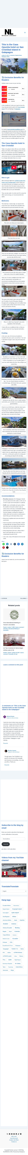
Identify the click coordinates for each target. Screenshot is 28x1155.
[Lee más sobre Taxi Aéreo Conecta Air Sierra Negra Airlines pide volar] (14, 639)
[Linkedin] (16, 1134)
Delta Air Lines (6, 938)
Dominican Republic (7, 963)
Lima (15, 956)
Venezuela (5, 970)
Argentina (22, 920)
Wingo (12, 970)
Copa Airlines (6, 935)
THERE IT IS (14, 949)
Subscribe (5, 844)
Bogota (4, 931)
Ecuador (15, 938)
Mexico (21, 956)
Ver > (23, 88)
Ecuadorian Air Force (8, 945)
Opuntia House (18, 55)
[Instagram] (14, 1134)
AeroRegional (6, 916)
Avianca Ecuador (7, 927)
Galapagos (4, 56)
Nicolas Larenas (12, 750)
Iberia (22, 949)
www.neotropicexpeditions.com (15, 129)
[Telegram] (20, 1134)
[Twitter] (7, 1134)
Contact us (14, 1141)
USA (11, 942)
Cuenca (14, 935)
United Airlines (19, 967)
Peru (4, 959)
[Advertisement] (14, 14)
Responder (5, 743)
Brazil (10, 931)
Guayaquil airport (17, 909)
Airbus (14, 916)
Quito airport (15, 912)
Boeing (17, 928)
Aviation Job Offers (14, 1140)
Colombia (5, 628)
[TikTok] (18, 1134)
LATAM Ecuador (7, 956)
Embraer (5, 942)
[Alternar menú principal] (25, 32)
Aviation (5, 652)
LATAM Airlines (18, 952)
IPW (4, 952)
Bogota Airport (6, 909)
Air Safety (18, 963)
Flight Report (17, 959)
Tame (4, 967)
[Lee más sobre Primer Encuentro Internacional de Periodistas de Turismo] (14, 614)
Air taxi (15, 654)
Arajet (15, 920)
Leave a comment (19, 627)
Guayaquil (6, 949)
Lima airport (6, 912)
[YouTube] (11, 1134)
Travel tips (10, 967)
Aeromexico (16, 905)
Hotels (8, 56)
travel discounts (14, 1138)
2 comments (12, 55)
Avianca (13, 924)
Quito (10, 959)
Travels (5, 627)
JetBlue (9, 952)
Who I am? (14, 1136)
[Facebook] (9, 1134)
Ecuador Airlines (7, 905)
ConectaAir (11, 654)
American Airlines (7, 920)
